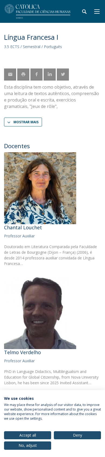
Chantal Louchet (23, 227)
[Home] (37, 11)
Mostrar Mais (25, 122)
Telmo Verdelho (22, 352)
